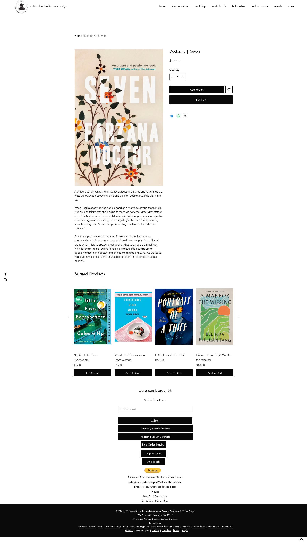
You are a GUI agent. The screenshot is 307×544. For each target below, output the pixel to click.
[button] (152, 470)
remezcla (186, 526)
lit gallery (166, 530)
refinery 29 (227, 526)
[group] (153, 330)
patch (125, 526)
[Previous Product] (68, 316)
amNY (101, 526)
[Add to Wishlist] (229, 89)
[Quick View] (92, 317)
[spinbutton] (178, 77)
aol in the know (113, 526)
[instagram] (5, 279)
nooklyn (155, 530)
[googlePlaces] (5, 274)
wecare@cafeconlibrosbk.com (165, 477)
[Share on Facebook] (172, 122)
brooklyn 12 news (86, 526)
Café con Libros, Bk (155, 390)
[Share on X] (185, 122)
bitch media (213, 526)
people (185, 530)
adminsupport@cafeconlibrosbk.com (162, 482)
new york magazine (139, 526)
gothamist (129, 530)
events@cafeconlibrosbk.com (159, 486)
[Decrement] (172, 77)
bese (177, 526)
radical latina (199, 526)
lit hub (176, 530)
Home (78, 35)
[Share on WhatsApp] (178, 122)
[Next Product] (238, 316)
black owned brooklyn (161, 526)
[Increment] (183, 77)
